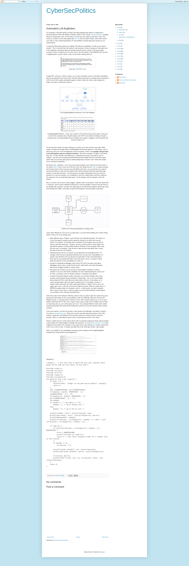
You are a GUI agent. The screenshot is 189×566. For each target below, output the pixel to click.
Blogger (102, 552)
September (122, 30)
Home (78, 537)
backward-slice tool (60, 313)
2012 (119, 69)
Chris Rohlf (122, 77)
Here (94, 167)
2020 (119, 48)
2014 (119, 64)
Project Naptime (96, 34)
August (121, 32)
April (120, 40)
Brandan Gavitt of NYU (97, 323)
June (120, 35)
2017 (119, 56)
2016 (119, 59)
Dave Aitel (122, 83)
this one (77, 38)
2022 (119, 43)
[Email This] (69, 475)
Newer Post (50, 537)
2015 (119, 61)
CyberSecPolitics (71, 10)
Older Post (105, 537)
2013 (119, 66)
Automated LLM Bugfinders (127, 37)
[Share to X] (73, 475)
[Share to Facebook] (75, 475)
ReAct (56, 167)
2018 (119, 54)
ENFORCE (79, 69)
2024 (119, 27)
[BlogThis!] (71, 475)
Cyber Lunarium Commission (127, 80)
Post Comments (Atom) (61, 540)
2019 (119, 51)
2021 (119, 46)
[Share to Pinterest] (77, 475)
